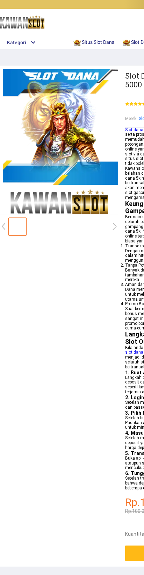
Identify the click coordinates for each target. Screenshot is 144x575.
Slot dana (134, 129)
